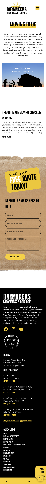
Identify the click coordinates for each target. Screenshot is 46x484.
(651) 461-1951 (9, 403)
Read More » (7, 136)
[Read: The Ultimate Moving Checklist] (23, 85)
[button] (38, 8)
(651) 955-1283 (9, 392)
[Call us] (40, 478)
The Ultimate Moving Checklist (22, 112)
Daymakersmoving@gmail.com (17, 421)
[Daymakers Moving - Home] (16, 8)
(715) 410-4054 (9, 381)
